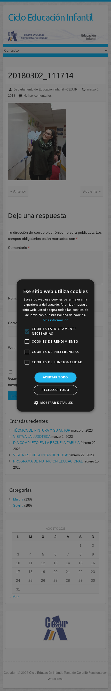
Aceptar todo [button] (55, 377)
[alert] (55, 345)
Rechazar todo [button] (55, 390)
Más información (55, 320)
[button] (55, 402)
